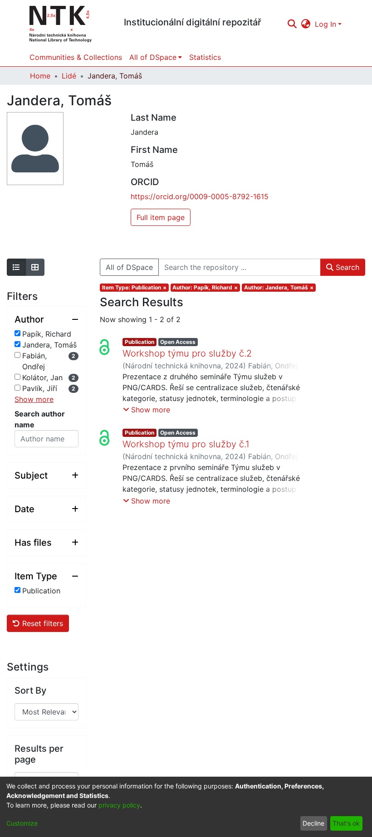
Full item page (161, 217)
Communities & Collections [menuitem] (75, 57)
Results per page (39, 754)
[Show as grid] (34, 267)
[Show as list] (16, 267)
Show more (34, 399)
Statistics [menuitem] (205, 57)
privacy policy (119, 805)
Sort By (30, 690)
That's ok (346, 823)
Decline (313, 823)
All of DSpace (129, 267)
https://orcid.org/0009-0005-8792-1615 (200, 196)
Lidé (69, 75)
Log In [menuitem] (325, 24)
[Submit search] (292, 24)
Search (346, 267)
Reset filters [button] (41, 623)
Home (40, 75)
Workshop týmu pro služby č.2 (187, 353)
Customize (22, 823)
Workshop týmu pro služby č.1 (186, 444)
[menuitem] (306, 24)
